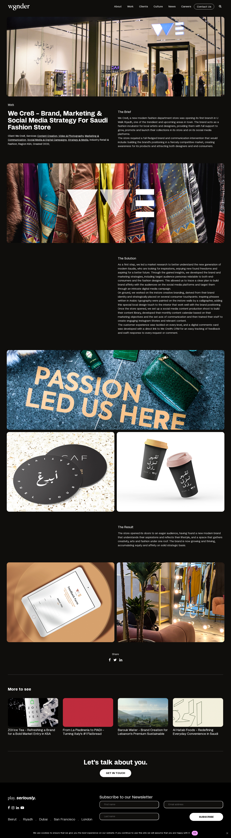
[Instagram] (12, 808)
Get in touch (115, 773)
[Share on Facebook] (110, 660)
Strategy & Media (78, 140)
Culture (158, 6)
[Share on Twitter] (115, 660)
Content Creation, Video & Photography (60, 136)
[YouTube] (22, 808)
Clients (143, 6)
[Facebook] (9, 808)
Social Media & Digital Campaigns (47, 140)
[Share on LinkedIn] (120, 660)
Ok (194, 833)
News (172, 6)
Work (130, 6)
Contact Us (204, 6)
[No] (227, 833)
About (118, 6)
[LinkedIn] (17, 808)
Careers (186, 6)
